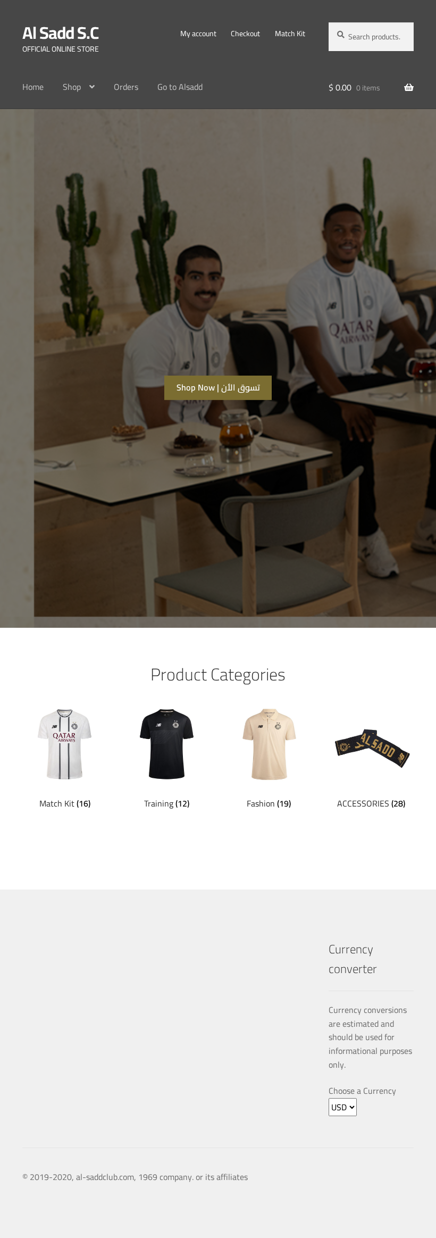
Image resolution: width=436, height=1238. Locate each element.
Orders (126, 87)
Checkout (245, 33)
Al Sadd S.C (60, 32)
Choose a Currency (362, 1091)
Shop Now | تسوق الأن (218, 387)
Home (33, 87)
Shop (72, 87)
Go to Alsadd (180, 87)
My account (198, 33)
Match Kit (290, 33)
